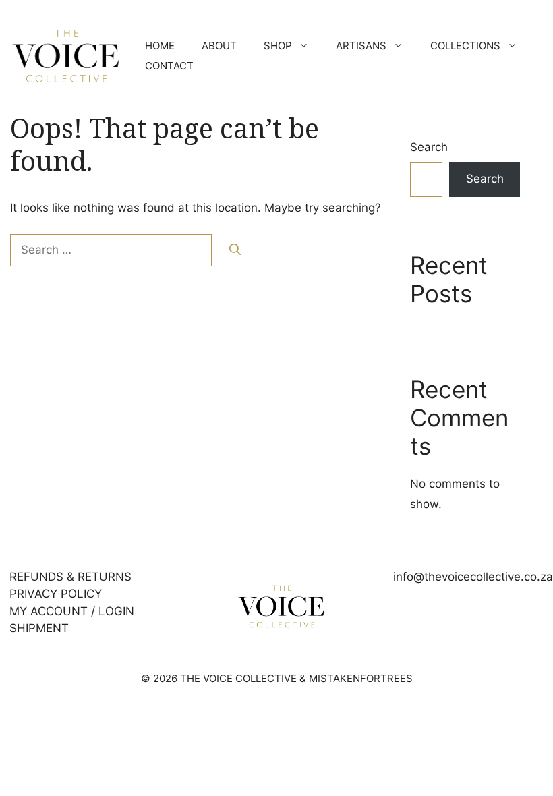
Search (429, 147)
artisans (361, 45)
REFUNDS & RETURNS (70, 577)
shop (278, 45)
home (160, 45)
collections (465, 45)
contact (169, 65)
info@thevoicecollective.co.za (473, 577)
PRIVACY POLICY (55, 593)
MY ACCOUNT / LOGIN (71, 611)
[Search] (235, 250)
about (219, 45)
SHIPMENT (39, 628)
